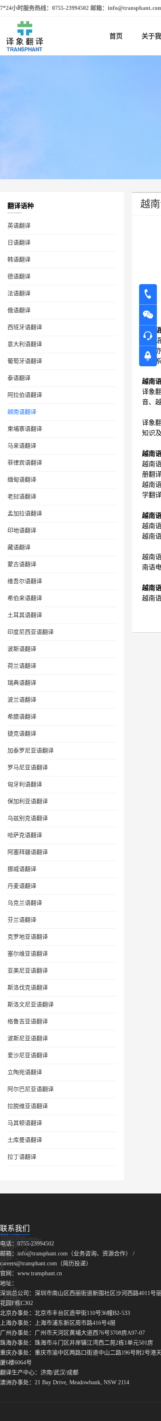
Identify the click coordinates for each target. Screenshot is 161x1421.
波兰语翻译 (21, 700)
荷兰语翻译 (21, 666)
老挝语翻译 (21, 496)
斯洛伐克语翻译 (27, 987)
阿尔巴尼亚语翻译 (30, 1089)
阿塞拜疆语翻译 (27, 852)
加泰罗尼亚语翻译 (30, 750)
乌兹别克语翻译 (27, 818)
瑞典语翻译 (21, 683)
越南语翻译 (21, 412)
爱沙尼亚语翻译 (27, 1055)
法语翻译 (19, 293)
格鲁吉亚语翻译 (27, 1021)
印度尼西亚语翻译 (30, 632)
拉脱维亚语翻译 (27, 1106)
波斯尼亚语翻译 (27, 1038)
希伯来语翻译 (24, 598)
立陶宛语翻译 (24, 1072)
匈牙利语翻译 (24, 784)
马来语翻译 (21, 446)
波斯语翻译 (21, 649)
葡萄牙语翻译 (24, 361)
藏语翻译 (19, 547)
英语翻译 (19, 226)
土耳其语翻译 (24, 615)
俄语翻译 (19, 310)
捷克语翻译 (21, 734)
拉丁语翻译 (21, 1157)
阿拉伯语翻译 (24, 395)
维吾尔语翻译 (24, 581)
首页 (116, 36)
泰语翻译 (19, 378)
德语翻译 (19, 276)
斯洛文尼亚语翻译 (30, 1004)
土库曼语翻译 (24, 1140)
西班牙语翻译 (24, 327)
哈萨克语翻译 (24, 835)
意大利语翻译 (24, 344)
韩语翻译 (19, 259)
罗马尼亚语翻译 (27, 767)
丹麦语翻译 (21, 886)
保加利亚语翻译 (27, 801)
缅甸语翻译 (21, 480)
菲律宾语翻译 (24, 463)
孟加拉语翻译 (24, 513)
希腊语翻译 (21, 717)
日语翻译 (19, 243)
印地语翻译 (21, 530)
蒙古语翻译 (21, 564)
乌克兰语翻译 (24, 903)
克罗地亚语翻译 (27, 937)
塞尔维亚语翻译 (27, 954)
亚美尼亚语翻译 (27, 971)
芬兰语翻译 (21, 920)
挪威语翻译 (21, 869)
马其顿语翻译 (24, 1123)
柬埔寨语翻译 (24, 429)
